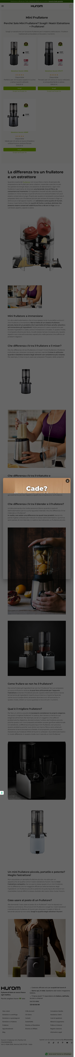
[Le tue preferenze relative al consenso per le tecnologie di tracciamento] (2, 793)
